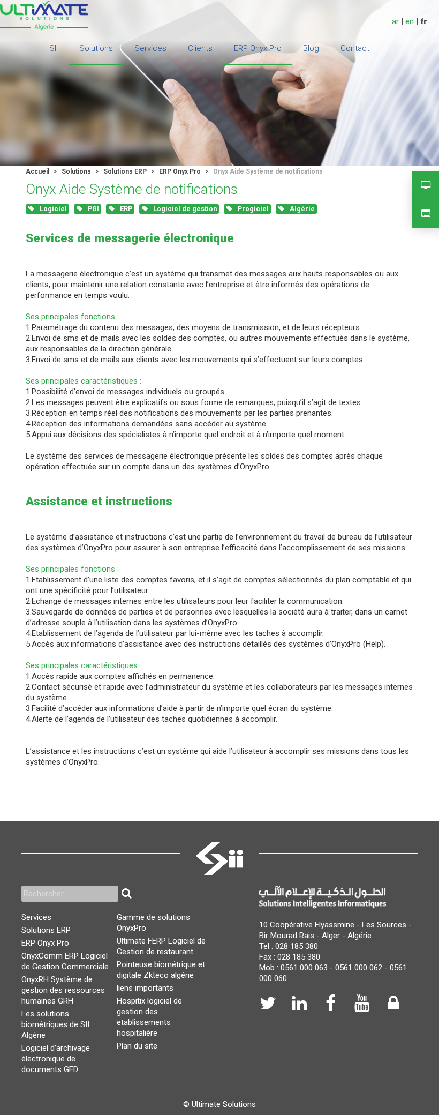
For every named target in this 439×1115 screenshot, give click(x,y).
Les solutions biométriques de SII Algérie (55, 1024)
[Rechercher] (126, 894)
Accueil (37, 171)
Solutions (76, 171)
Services (36, 917)
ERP (125, 209)
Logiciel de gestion (184, 209)
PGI (92, 209)
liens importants (145, 988)
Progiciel (252, 209)
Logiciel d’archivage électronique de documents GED (55, 1058)
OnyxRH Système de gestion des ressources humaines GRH (63, 990)
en (409, 21)
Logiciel (52, 209)
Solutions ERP (125, 171)
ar (395, 21)
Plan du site (137, 1046)
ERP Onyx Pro (180, 171)
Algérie (301, 209)
